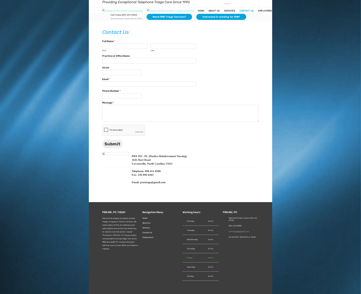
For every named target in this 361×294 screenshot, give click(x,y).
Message (108, 102)
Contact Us (246, 10)
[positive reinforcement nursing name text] (170, 10)
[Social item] (202, 3)
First (104, 50)
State (105, 67)
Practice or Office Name (116, 56)
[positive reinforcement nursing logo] (122, 10)
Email (106, 79)
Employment (265, 10)
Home (201, 10)
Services (229, 10)
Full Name (108, 41)
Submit (112, 144)
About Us (214, 10)
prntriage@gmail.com (239, 231)
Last (152, 50)
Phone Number (111, 91)
